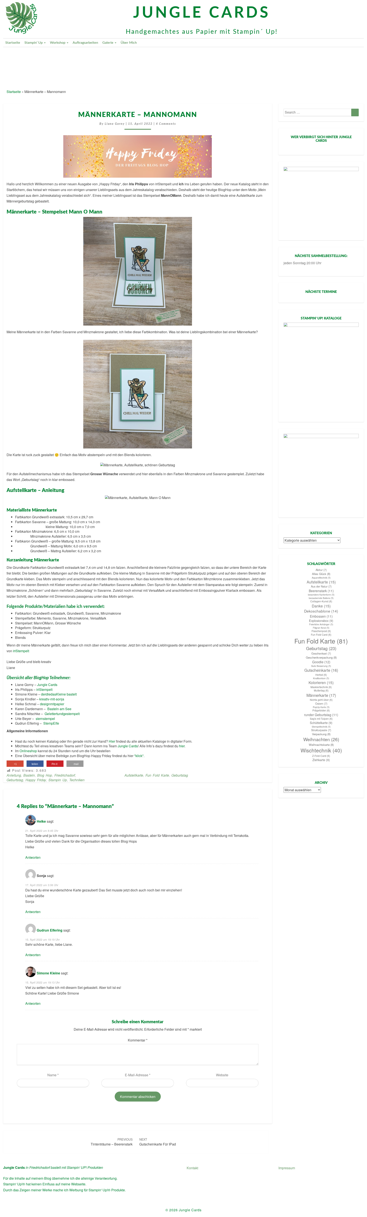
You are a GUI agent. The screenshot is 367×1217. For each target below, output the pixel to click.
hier (182, 745)
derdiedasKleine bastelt (59, 694)
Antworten (33, 857)
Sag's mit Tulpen (321, 718)
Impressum (286, 1167)
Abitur (321, 570)
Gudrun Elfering (49, 930)
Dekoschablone (321, 611)
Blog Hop (44, 775)
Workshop (58, 42)
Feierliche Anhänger (321, 624)
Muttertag (321, 690)
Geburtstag (15, 779)
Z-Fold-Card (321, 755)
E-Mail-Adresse (137, 1074)
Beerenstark (321, 590)
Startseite (12, 42)
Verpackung (321, 734)
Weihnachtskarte (321, 745)
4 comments (166, 123)
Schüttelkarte (321, 723)
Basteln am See (59, 708)
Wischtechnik (321, 750)
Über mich (129, 42)
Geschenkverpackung (321, 657)
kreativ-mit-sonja (51, 699)
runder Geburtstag (321, 714)
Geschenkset (321, 653)
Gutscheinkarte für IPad (157, 1142)
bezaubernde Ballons (321, 598)
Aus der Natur (321, 586)
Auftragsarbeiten (85, 42)
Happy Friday (35, 779)
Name (53, 1074)
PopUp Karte (321, 707)
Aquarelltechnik (321, 577)
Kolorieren (321, 682)
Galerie (108, 42)
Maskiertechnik (321, 687)
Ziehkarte (321, 760)
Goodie (321, 661)
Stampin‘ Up (34, 42)
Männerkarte (321, 695)
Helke (41, 821)
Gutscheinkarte (321, 670)
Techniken (77, 779)
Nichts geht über (321, 699)
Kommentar (137, 1040)
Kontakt (192, 1167)
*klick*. (139, 755)
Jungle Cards (47, 684)
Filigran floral (321, 627)
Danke (321, 605)
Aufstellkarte (133, 775)
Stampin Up (57, 779)
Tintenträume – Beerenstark (112, 1142)
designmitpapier (52, 703)
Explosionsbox (321, 620)
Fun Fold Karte (157, 775)
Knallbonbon (321, 678)
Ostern (321, 703)
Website (222, 1074)
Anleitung (14, 775)
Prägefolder (321, 710)
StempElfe (51, 723)
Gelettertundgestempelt (62, 713)
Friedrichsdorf (64, 775)
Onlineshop (28, 750)
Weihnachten (321, 739)
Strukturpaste (321, 730)
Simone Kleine (48, 973)
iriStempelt (21, 650)
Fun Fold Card (321, 634)
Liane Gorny (115, 123)
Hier (112, 741)
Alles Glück (321, 574)
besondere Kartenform (321, 594)
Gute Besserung (321, 666)
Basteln (29, 775)
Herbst (321, 674)
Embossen (321, 616)
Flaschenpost (321, 631)
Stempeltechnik (321, 726)
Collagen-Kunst (321, 601)
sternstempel (45, 718)
